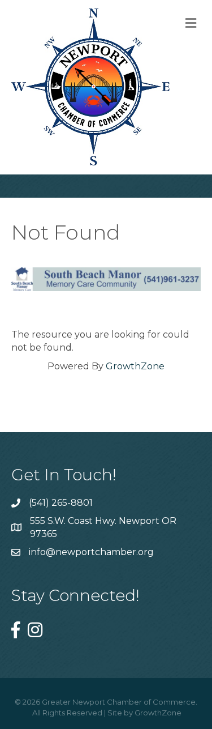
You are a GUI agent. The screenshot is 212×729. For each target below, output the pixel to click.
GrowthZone (135, 366)
